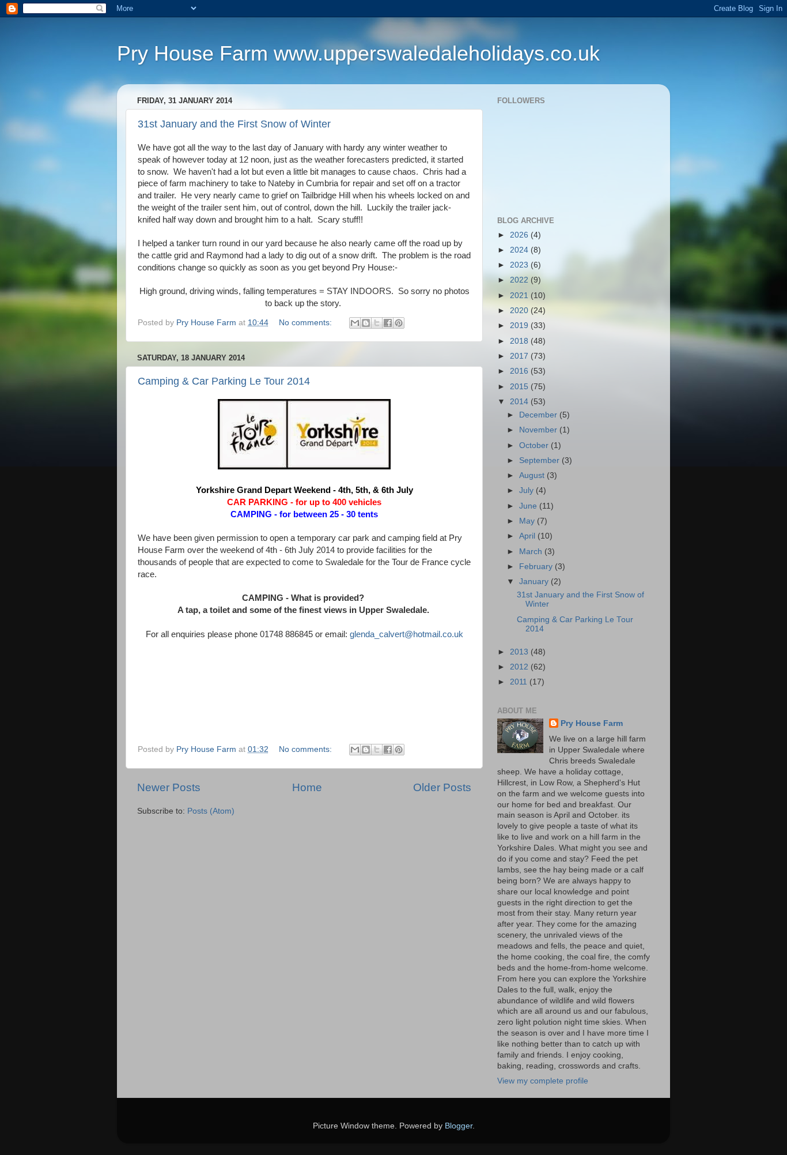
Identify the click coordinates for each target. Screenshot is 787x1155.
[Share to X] (377, 323)
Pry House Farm (592, 723)
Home (307, 787)
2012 (520, 667)
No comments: (306, 322)
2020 (520, 310)
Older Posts (442, 787)
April (528, 536)
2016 (520, 371)
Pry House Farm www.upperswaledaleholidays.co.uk (358, 53)
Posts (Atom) (210, 811)
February (537, 566)
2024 (520, 250)
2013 (520, 652)
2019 (520, 325)
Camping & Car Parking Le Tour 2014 (224, 381)
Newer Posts (168, 787)
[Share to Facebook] (388, 323)
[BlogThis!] (366, 323)
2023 (520, 265)
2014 (520, 401)
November (539, 430)
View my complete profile (542, 1081)
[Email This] (355, 323)
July (527, 490)
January (535, 581)
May (528, 521)
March (531, 551)
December (539, 415)
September (540, 460)
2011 (519, 682)
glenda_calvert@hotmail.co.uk (406, 634)
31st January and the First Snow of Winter (234, 124)
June (529, 506)
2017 (520, 356)
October (535, 445)
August (533, 475)
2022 (520, 280)
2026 (520, 235)
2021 (520, 295)
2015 (520, 386)
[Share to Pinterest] (398, 323)
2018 (520, 341)
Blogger (458, 1126)
